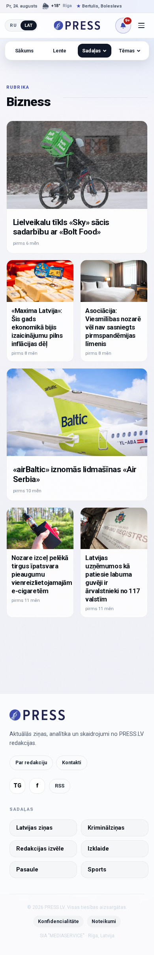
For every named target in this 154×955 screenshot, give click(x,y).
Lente (59, 51)
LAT (28, 25)
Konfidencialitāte (58, 921)
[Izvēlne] (141, 26)
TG (17, 785)
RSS (59, 786)
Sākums (24, 51)
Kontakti (71, 762)
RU (13, 25)
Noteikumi (104, 921)
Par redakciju (31, 762)
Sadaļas (91, 51)
